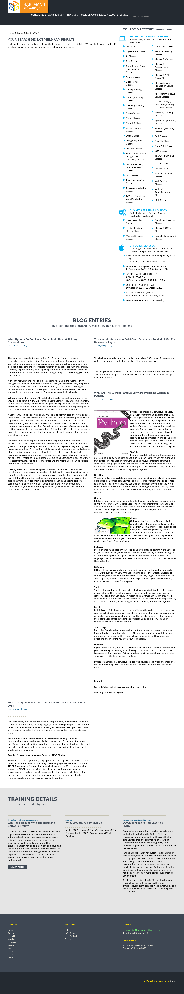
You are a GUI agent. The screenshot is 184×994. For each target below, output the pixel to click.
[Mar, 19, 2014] (100, 399)
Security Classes (163, 141)
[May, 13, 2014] (14, 346)
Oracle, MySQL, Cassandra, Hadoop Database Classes (164, 105)
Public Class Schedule (93, 15)
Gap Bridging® (13, 936)
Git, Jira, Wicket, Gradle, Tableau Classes (134, 167)
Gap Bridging (56, 15)
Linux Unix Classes (164, 46)
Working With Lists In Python (109, 692)
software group (156, 981)
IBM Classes (132, 175)
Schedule (11, 939)
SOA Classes (161, 151)
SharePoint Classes (164, 146)
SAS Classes (161, 136)
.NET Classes (132, 46)
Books (10, 958)
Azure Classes (133, 77)
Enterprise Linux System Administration (146, 266)
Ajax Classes (132, 61)
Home (11, 33)
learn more (17, 867)
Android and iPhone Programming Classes (136, 69)
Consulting (37, 15)
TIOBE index (25, 769)
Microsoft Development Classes (161, 67)
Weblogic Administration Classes (162, 192)
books (20, 33)
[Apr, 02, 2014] (14, 709)
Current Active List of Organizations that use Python (121, 687)
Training (72, 15)
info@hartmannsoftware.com (145, 930)
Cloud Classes (133, 118)
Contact (124, 15)
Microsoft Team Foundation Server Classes (164, 86)
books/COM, (33, 33)
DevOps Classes (134, 149)
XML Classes (161, 200)
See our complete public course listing (145, 300)
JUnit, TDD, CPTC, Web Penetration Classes (135, 199)
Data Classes (132, 136)
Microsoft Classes (164, 59)
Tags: (26, 346)
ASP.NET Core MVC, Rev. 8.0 (140, 293)
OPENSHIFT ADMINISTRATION (142, 285)
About (112, 15)
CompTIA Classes (134, 123)
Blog (9, 948)
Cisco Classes (133, 113)
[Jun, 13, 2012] (100, 346)
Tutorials (11, 945)
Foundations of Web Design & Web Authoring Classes (136, 156)
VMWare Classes (163, 168)
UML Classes (161, 164)
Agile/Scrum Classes (136, 51)
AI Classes (131, 56)
